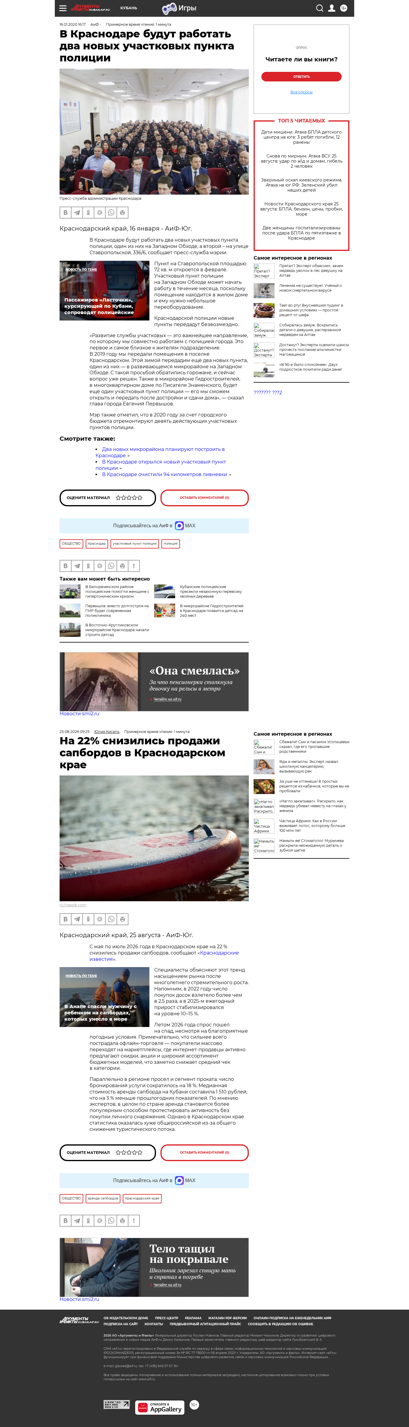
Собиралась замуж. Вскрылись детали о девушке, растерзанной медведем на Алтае (310, 330)
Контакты (154, 1324)
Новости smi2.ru (79, 713)
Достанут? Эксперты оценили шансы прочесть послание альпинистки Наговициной (314, 350)
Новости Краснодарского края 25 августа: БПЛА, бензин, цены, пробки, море (301, 209)
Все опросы (301, 92)
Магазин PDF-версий (227, 1318)
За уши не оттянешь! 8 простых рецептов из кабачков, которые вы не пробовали (314, 786)
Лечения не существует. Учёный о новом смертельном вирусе (310, 288)
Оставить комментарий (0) (204, 498)
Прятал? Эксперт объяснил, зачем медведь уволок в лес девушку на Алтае (311, 270)
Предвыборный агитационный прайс (205, 1324)
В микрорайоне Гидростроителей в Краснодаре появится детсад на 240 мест (211, 611)
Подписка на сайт (121, 1324)
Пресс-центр (166, 1318)
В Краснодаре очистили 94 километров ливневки (164, 474)
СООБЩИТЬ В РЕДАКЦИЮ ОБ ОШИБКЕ (280, 1324)
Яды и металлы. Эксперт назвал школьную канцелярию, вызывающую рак (308, 766)
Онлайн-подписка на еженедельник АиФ (292, 1318)
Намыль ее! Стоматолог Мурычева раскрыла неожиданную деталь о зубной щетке (311, 845)
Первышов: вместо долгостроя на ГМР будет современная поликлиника (117, 611)
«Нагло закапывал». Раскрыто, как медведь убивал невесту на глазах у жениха (312, 806)
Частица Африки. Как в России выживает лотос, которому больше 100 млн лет (312, 826)
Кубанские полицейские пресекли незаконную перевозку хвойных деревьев (211, 591)
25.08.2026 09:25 (75, 731)
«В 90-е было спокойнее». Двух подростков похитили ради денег (311, 367)
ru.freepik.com (73, 905)
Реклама (193, 1318)
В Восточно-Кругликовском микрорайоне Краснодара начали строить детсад (117, 630)
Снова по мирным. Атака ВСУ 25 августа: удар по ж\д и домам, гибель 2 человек (302, 161)
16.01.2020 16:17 (73, 24)
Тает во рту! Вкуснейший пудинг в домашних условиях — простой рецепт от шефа (311, 310)
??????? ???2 (268, 393)
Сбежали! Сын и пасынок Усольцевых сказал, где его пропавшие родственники (314, 747)
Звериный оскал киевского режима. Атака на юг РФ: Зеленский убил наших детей (301, 185)
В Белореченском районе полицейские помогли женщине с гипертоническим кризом (117, 591)
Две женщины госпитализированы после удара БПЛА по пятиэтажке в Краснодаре (301, 233)
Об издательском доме (126, 1318)
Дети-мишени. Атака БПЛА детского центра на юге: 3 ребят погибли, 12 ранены (301, 137)
